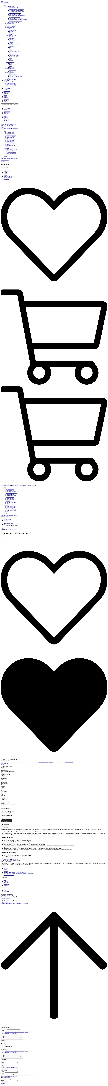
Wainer (11, 52)
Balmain (11, 36)
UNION (11, 71)
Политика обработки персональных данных (15, 872)
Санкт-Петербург (8, 177)
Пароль (2, 1063)
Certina (11, 42)
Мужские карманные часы (16, 10)
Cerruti (11, 31)
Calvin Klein (12, 40)
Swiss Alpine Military (14, 56)
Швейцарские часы (11, 35)
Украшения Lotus (10, 83)
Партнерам (6, 100)
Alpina (11, 39)
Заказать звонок (5, 2)
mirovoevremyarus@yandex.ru (12, 896)
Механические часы (11, 26)
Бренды (5, 101)
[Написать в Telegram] (12, 124)
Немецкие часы (10, 68)
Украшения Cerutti (11, 85)
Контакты (6, 882)
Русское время (13, 75)
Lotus (10, 34)
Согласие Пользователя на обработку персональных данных (19, 873)
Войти (2, 1)
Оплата (5, 95)
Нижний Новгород (8, 176)
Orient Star (11, 67)
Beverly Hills (12, 30)
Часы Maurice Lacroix (14, 55)
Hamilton (11, 46)
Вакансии (6, 885)
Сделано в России (11, 72)
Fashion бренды (10, 27)
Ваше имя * (3, 1028)
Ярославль (6, 179)
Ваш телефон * (4, 1044)
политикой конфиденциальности (9, 1033)
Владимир (6, 171)
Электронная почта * (6, 1046)
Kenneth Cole (12, 29)
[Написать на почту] (4, 124)
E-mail (2, 1062)
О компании (7, 88)
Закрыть (3, 1083)
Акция (8, 78)
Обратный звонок (5, 898)
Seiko (10, 66)
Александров (7, 169)
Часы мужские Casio (14, 14)
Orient (10, 64)
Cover (10, 58)
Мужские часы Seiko (14, 22)
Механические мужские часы (16, 11)
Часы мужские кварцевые (15, 21)
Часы (5, 5)
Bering (11, 32)
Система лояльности (9, 875)
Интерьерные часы (11, 79)
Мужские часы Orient (14, 17)
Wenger (11, 54)
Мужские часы (10, 6)
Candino (11, 60)
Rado (10, 48)
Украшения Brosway (11, 81)
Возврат (6, 96)
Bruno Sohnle (12, 70)
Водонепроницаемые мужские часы (18, 19)
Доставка (6, 93)
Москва (5, 173)
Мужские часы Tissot (14, 7)
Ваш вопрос (4, 1049)
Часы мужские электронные (16, 18)
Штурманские (12, 74)
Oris (10, 47)
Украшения (6, 80)
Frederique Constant (14, 44)
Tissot (10, 50)
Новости (6, 89)
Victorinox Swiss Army (14, 51)
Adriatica (11, 38)
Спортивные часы (11, 25)
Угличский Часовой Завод (15, 76)
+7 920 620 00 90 (9, 895)
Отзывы (6, 97)
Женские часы (10, 23)
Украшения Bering (11, 84)
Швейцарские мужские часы (16, 9)
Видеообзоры (7, 92)
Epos (10, 43)
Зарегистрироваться (13, 1067)
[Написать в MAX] (7, 124)
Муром (5, 175)
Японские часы (10, 62)
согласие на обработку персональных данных (16, 1032)
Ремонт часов (7, 91)
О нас (5, 880)
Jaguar (10, 59)
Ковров (2, 161)
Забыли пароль (4, 1069)
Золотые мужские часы (15, 13)
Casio (10, 63)
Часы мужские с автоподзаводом (17, 15)
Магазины (6, 99)
